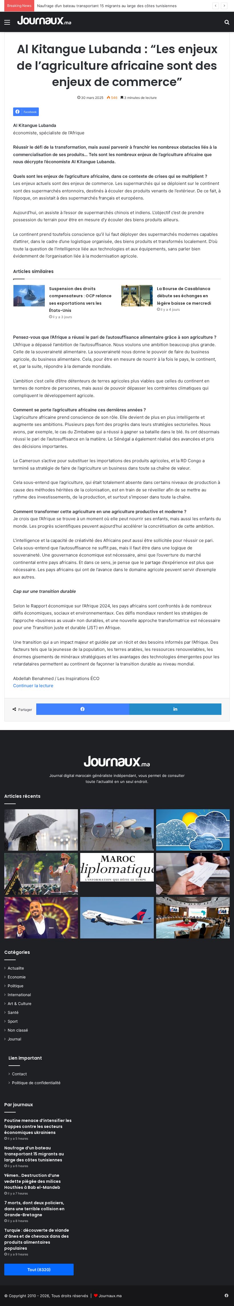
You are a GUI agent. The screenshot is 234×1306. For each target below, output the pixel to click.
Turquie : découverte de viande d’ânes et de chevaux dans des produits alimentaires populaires (36, 1239)
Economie (17, 977)
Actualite (16, 968)
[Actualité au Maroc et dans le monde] (44, 22)
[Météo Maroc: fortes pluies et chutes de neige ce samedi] (41, 830)
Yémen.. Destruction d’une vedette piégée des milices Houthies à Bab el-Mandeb (32, 1181)
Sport (13, 1021)
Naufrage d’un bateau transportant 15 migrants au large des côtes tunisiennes (107, 5)
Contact (19, 1074)
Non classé (18, 1030)
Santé (13, 1012)
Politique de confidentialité (36, 1082)
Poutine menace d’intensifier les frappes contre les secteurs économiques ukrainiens (38, 1126)
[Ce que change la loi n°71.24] (193, 874)
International (19, 994)
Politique (15, 986)
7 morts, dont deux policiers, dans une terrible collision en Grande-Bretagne (34, 1209)
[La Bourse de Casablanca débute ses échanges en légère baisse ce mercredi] (137, 295)
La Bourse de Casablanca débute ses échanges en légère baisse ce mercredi (184, 296)
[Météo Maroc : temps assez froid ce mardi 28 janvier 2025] (193, 830)
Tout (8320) (39, 1269)
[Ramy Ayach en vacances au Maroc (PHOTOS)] (41, 918)
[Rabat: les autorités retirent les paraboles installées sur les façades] (117, 830)
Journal (14, 1039)
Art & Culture (19, 1003)
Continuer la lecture (33, 685)
